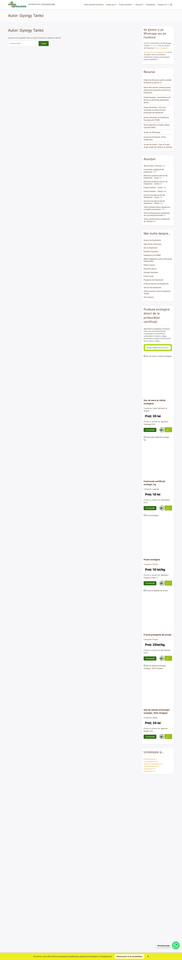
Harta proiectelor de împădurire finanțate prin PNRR (156, 118)
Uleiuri (155, 718)
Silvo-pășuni (149, 297)
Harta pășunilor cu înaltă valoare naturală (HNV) (157, 126)
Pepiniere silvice (150, 269)
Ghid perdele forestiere (94, 4)
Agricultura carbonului (152, 244)
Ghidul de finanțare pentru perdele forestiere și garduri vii (157, 81)
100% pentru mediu (48, 4)
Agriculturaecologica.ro (153, 764)
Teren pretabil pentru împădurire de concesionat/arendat (157, 214)
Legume (156, 489)
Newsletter (150, 4)
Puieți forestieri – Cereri (153, 187)
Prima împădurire (162, 48)
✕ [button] (148, 956)
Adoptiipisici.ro (150, 771)
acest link (154, 45)
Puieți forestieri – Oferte (153, 191)
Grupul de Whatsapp (152, 132)
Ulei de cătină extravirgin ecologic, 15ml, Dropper (156, 711)
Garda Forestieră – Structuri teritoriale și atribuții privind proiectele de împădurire (155, 110)
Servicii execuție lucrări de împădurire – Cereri (154, 196)
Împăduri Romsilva (151, 251)
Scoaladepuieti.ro (151, 761)
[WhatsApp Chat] (176, 945)
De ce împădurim (150, 248)
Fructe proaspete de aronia (157, 634)
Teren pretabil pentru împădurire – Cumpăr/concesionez (157, 208)
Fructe (155, 564)
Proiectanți (110, 4)
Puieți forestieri (125, 4)
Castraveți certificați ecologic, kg (154, 483)
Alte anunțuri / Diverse (152, 166)
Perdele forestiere (151, 272)
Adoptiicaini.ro (149, 769)
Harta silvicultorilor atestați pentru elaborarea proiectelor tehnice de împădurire (157, 90)
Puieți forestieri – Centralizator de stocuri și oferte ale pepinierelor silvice (157, 100)
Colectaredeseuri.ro (151, 766)
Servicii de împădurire (152, 287)
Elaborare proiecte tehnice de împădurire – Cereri (156, 176)
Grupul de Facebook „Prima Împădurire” (155, 138)
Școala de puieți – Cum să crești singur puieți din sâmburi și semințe (158, 145)
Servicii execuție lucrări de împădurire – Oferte (154, 202)
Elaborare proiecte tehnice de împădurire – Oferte (156, 182)
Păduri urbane (149, 265)
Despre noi (162, 4)
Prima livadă (149, 276)
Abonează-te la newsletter (154, 52)
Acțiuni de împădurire (152, 240)
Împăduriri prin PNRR (152, 255)
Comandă (150, 430)
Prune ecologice (152, 559)
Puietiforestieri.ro (150, 759)
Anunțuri (138, 4)
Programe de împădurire (153, 280)
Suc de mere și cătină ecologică (154, 402)
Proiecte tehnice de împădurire (156, 284)
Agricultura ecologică (152, 329)
